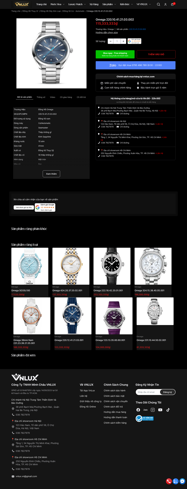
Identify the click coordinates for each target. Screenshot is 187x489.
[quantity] (110, 41)
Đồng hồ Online (88, 406)
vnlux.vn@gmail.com (26, 476)
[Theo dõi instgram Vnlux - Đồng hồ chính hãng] (152, 410)
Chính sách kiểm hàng (115, 422)
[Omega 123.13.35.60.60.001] (114, 315)
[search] (133, 13)
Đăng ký (167, 392)
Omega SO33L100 (20, 290)
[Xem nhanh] (45, 251)
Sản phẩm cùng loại (24, 244)
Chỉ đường (124, 113)
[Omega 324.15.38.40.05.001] (153, 266)
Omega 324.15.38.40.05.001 (149, 290)
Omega (111, 29)
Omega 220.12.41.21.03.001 (69, 340)
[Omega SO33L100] (29, 266)
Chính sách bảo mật (114, 396)
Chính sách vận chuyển (116, 401)
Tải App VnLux (87, 390)
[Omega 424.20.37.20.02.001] (70, 266)
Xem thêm (51, 173)
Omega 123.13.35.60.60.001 (110, 340)
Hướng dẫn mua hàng (115, 412)
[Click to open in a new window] (51, 53)
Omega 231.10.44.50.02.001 (151, 340)
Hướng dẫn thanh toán (115, 417)
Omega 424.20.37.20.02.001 (67, 290)
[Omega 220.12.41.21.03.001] (72, 315)
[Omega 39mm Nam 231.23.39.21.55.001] (31, 315)
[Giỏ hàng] (172, 4)
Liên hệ (83, 396)
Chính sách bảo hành (114, 390)
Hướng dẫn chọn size (107, 32)
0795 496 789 (139, 65)
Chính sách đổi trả (113, 406)
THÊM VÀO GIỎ (156, 54)
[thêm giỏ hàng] (38, 251)
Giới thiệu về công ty (91, 401)
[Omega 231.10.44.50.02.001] (155, 315)
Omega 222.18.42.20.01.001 (108, 290)
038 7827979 (107, 113)
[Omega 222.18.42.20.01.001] (112, 266)
